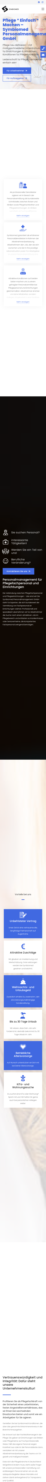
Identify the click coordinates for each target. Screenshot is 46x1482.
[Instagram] (42, 2)
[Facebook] (39, 2)
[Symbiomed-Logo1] (10, 9)
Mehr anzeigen (23, 215)
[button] (43, 9)
